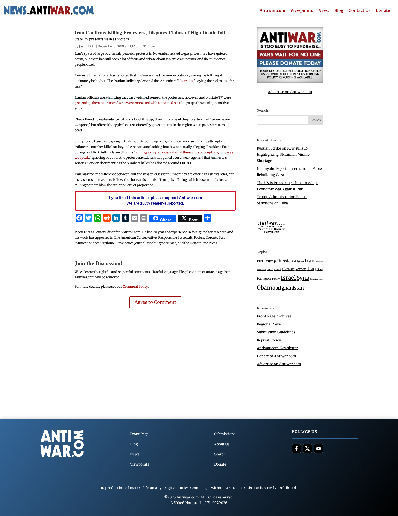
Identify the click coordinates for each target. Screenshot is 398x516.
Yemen (301, 269)
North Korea (261, 270)
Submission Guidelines (276, 332)
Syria (303, 277)
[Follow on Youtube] (318, 448)
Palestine (319, 262)
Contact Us (360, 11)
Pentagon (264, 279)
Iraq (311, 268)
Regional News (269, 324)
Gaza (277, 269)
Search (220, 454)
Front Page (139, 434)
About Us (221, 444)
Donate (383, 11)
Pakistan (298, 261)
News (323, 11)
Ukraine (288, 269)
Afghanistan (290, 288)
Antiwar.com (272, 11)
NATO (270, 269)
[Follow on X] (307, 448)
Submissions (224, 434)
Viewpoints (301, 11)
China (320, 269)
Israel (288, 277)
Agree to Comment (155, 302)
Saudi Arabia (316, 279)
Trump (270, 261)
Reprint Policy (269, 340)
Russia (284, 261)
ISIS (260, 261)
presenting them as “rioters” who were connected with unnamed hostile (130, 103)
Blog (339, 11)
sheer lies (186, 81)
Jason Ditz (87, 46)
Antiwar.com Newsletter (277, 348)
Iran (152, 46)
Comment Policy (135, 286)
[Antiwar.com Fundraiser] (290, 81)
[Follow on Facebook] (296, 448)
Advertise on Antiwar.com (290, 92)
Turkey (276, 278)
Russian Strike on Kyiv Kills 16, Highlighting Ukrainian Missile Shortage (283, 154)
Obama (266, 287)
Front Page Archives (274, 316)
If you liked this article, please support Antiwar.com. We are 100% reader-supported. (155, 200)
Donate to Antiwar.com (276, 356)
